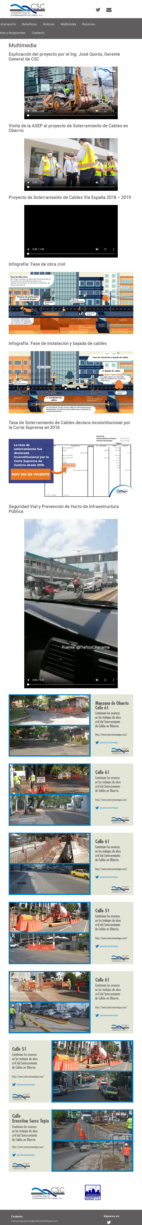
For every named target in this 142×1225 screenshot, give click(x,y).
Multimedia (68, 24)
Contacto (38, 33)
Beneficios (29, 24)
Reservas (88, 24)
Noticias (49, 24)
